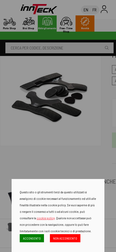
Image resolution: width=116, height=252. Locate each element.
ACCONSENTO (32, 238)
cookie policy (46, 218)
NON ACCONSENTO (65, 238)
